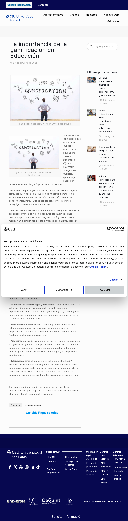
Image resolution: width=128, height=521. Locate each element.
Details (114, 279)
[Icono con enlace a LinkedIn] (32, 467)
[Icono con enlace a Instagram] (27, 467)
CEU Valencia (105, 457)
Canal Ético (71, 469)
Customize (62, 289)
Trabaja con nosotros (71, 463)
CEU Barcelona (106, 465)
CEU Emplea (71, 457)
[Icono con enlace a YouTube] (21, 467)
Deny (23, 289)
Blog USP (51, 457)
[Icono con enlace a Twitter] (16, 467)
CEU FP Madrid (104, 473)
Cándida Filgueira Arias (42, 412)
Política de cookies (91, 473)
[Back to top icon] (112, 504)
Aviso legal (92, 458)
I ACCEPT (104, 289)
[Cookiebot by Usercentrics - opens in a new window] (109, 229)
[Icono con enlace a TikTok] (38, 467)
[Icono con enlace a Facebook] (10, 467)
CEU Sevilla (104, 480)
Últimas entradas (32, 405)
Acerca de (15, 405)
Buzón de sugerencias (53, 471)
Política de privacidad (92, 465)
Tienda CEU (53, 461)
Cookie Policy (98, 266)
